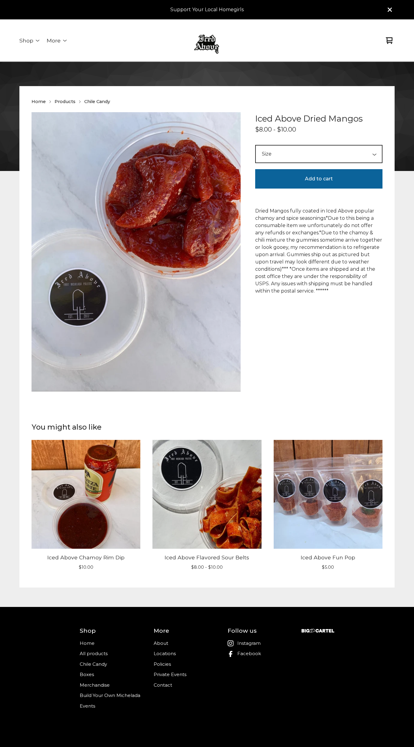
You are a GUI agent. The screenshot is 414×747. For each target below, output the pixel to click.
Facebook (249, 653)
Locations (165, 653)
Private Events (170, 674)
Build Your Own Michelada (110, 695)
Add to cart (319, 179)
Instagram (249, 643)
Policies (162, 664)
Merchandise (95, 685)
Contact (163, 685)
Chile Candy (97, 101)
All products (94, 653)
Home (39, 101)
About (161, 643)
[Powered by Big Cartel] (318, 630)
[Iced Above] (207, 40)
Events (87, 706)
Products (65, 101)
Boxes (87, 674)
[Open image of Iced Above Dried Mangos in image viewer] (136, 251)
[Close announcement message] (390, 10)
